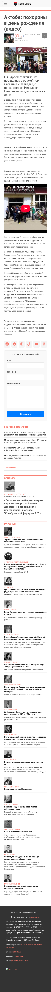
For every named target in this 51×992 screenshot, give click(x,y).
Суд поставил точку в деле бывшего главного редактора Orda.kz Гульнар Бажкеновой (24, 590)
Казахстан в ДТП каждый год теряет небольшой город (20, 807)
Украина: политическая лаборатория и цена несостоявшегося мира (23, 540)
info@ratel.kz (16, 952)
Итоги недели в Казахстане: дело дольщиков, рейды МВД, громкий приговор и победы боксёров (24, 689)
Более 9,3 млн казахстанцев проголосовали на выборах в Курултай (25, 456)
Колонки (10, 524)
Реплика (10, 478)
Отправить (25, 414)
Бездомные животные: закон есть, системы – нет (24, 763)
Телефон (11, 372)
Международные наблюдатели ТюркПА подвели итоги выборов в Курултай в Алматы (25, 441)
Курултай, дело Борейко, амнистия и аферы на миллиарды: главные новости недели (25, 738)
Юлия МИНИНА (18, 35)
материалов (34, 917)
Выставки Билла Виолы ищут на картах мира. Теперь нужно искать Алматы (24, 665)
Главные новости (16, 427)
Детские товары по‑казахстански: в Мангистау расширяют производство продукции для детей (25, 433)
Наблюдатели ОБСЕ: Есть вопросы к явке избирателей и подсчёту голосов (22, 448)
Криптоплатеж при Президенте (18, 789)
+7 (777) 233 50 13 (20, 956)
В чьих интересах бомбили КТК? (18, 831)
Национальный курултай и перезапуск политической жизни (21, 887)
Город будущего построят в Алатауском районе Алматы (25, 613)
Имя (9, 360)
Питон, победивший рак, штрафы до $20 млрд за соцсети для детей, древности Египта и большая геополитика (25, 566)
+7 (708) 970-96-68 (28, 944)
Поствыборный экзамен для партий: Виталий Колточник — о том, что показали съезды (24, 638)
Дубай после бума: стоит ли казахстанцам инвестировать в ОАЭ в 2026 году (22, 713)
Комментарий (13, 383)
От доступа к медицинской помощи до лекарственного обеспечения (21, 857)
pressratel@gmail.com (19, 961)
